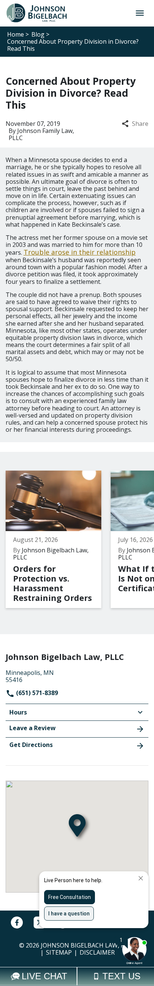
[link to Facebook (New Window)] (17, 922)
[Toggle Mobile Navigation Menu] (139, 13)
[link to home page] (39, 13)
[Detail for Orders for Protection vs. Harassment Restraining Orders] (58, 539)
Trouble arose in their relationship (80, 252)
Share (140, 123)
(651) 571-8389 (36, 693)
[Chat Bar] (77, 976)
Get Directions (31, 745)
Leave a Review (32, 728)
